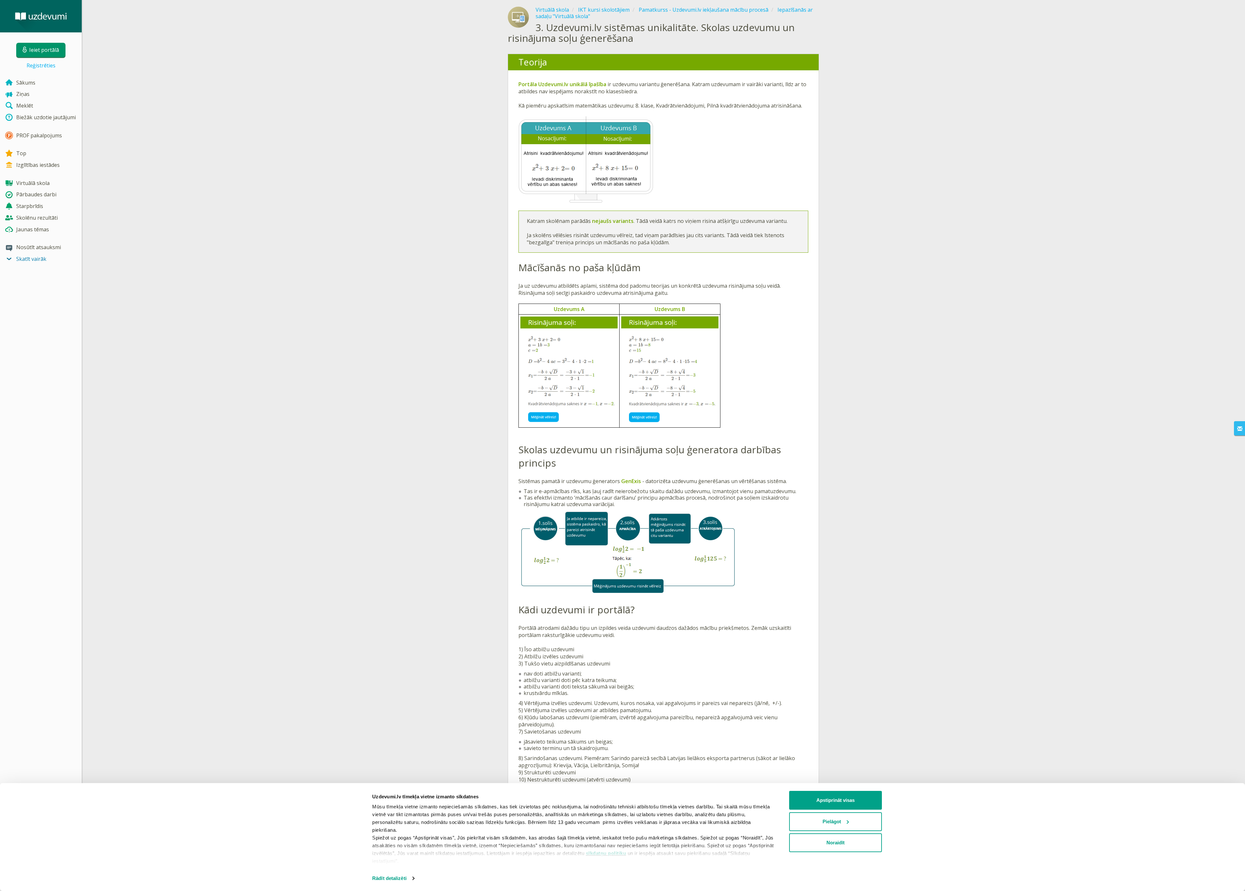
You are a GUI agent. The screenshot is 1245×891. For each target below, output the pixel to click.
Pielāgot (832, 821)
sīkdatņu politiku (606, 853)
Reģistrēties (41, 65)
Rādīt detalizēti (389, 878)
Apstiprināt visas (835, 800)
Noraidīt (835, 842)
